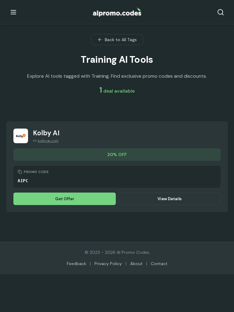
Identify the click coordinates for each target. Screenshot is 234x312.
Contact (159, 263)
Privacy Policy (108, 263)
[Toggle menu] (13, 12)
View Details (170, 198)
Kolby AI (46, 133)
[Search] (220, 12)
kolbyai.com (48, 140)
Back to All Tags (121, 39)
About (136, 263)
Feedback (76, 263)
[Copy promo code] (20, 172)
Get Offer (64, 198)
